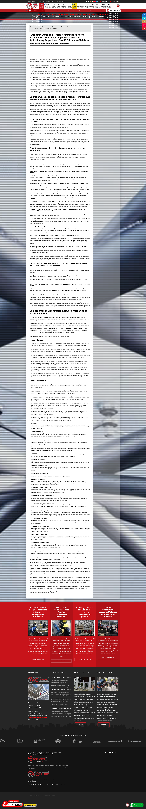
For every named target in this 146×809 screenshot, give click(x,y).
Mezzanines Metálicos (52, 10)
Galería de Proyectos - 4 (37, 19)
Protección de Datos (45, 784)
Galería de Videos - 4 (114, 19)
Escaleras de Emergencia (63, 10)
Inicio (29, 784)
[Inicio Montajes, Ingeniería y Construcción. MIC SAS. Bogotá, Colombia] (106, 752)
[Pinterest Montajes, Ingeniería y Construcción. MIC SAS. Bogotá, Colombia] (95, 1)
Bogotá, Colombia (31, 1)
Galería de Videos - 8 (114, 27)
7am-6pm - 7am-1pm (46, 1)
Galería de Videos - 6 (114, 23)
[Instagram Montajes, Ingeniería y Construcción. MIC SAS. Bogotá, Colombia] (90, 1)
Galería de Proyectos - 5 (37, 21)
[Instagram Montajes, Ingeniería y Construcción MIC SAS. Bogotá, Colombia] (144, 21)
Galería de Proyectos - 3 (37, 17)
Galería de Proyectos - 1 (37, 13)
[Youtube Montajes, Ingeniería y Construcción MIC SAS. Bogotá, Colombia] (144, 28)
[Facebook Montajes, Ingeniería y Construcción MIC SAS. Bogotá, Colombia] (144, 15)
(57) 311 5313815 (33, 719)
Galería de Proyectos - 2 (37, 15)
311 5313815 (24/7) (61, 1)
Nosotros (35, 784)
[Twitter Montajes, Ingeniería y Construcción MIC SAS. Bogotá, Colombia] (144, 18)
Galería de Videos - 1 (114, 13)
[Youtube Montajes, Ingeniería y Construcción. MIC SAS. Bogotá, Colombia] (93, 1)
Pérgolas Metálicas (95, 10)
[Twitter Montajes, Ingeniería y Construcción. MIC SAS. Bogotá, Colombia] (88, 1)
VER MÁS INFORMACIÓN (38, 659)
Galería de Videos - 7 (114, 25)
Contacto (63, 784)
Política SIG (55, 784)
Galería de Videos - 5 (114, 21)
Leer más (80, 724)
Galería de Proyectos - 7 (37, 25)
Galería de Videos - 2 (114, 15)
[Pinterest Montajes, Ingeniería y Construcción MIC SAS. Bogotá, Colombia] (144, 25)
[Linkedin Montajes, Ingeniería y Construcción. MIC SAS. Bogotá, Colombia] (97, 1)
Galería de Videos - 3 (114, 17)
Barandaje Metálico (74, 10)
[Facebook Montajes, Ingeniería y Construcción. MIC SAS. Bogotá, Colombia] (86, 1)
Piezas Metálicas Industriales (85, 10)
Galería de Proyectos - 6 (37, 23)
